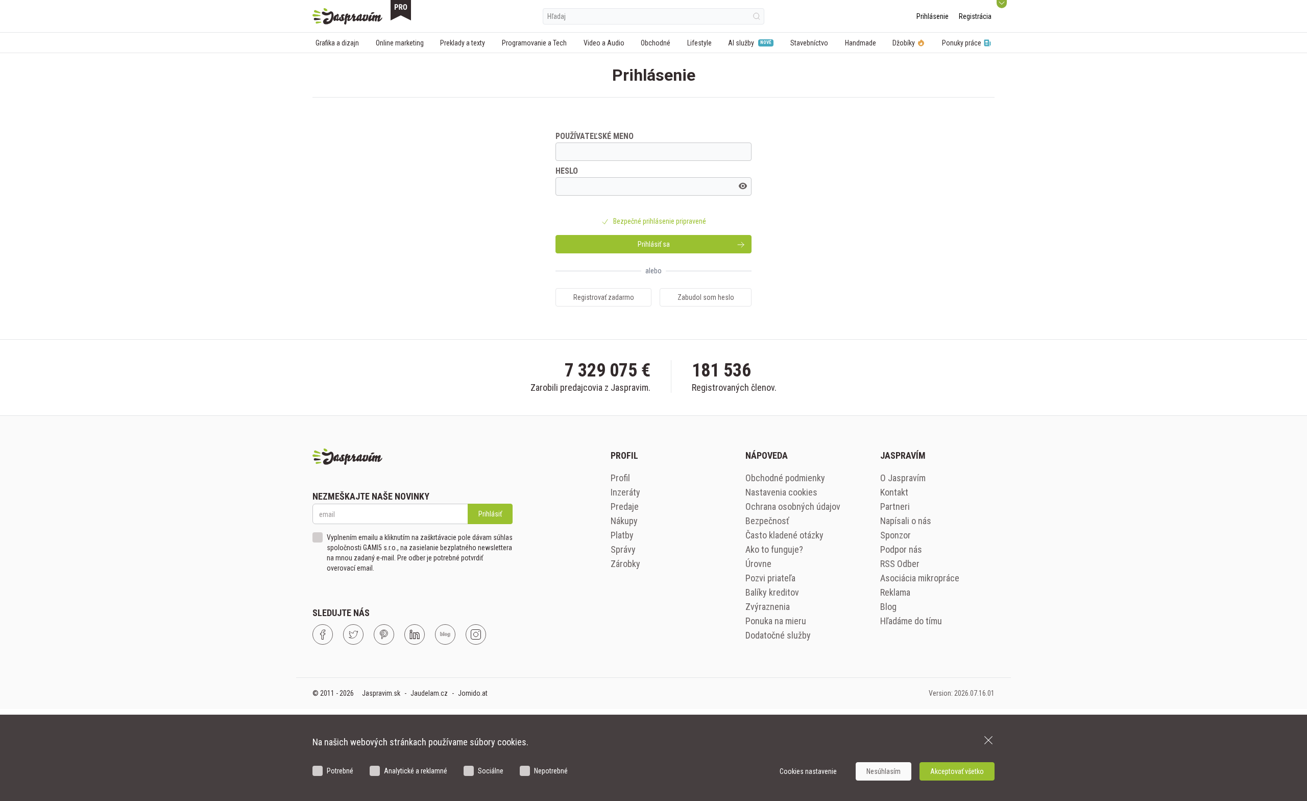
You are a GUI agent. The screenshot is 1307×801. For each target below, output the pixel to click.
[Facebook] (322, 634)
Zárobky (625, 563)
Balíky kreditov (772, 592)
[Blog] (445, 634)
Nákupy (624, 520)
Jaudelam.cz (429, 693)
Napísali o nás (905, 520)
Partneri (895, 506)
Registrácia (975, 16)
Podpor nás (901, 549)
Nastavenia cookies (781, 492)
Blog (888, 606)
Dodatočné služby (778, 635)
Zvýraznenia (767, 606)
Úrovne (758, 563)
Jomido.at (473, 693)
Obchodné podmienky (785, 478)
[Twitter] (353, 634)
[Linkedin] (414, 634)
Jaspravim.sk (381, 693)
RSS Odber (899, 563)
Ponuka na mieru (775, 621)
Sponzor (895, 535)
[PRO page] (401, 10)
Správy (623, 549)
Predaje (625, 506)
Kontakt (894, 492)
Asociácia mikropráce (919, 578)
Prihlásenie (932, 16)
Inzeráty (625, 492)
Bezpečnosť (767, 520)
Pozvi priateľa (770, 578)
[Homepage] (347, 16)
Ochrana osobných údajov (792, 506)
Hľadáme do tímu (911, 621)
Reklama (895, 592)
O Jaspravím (903, 478)
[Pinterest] (384, 634)
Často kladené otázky (784, 535)
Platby (622, 535)
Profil (620, 478)
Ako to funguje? (774, 549)
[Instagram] (476, 634)
